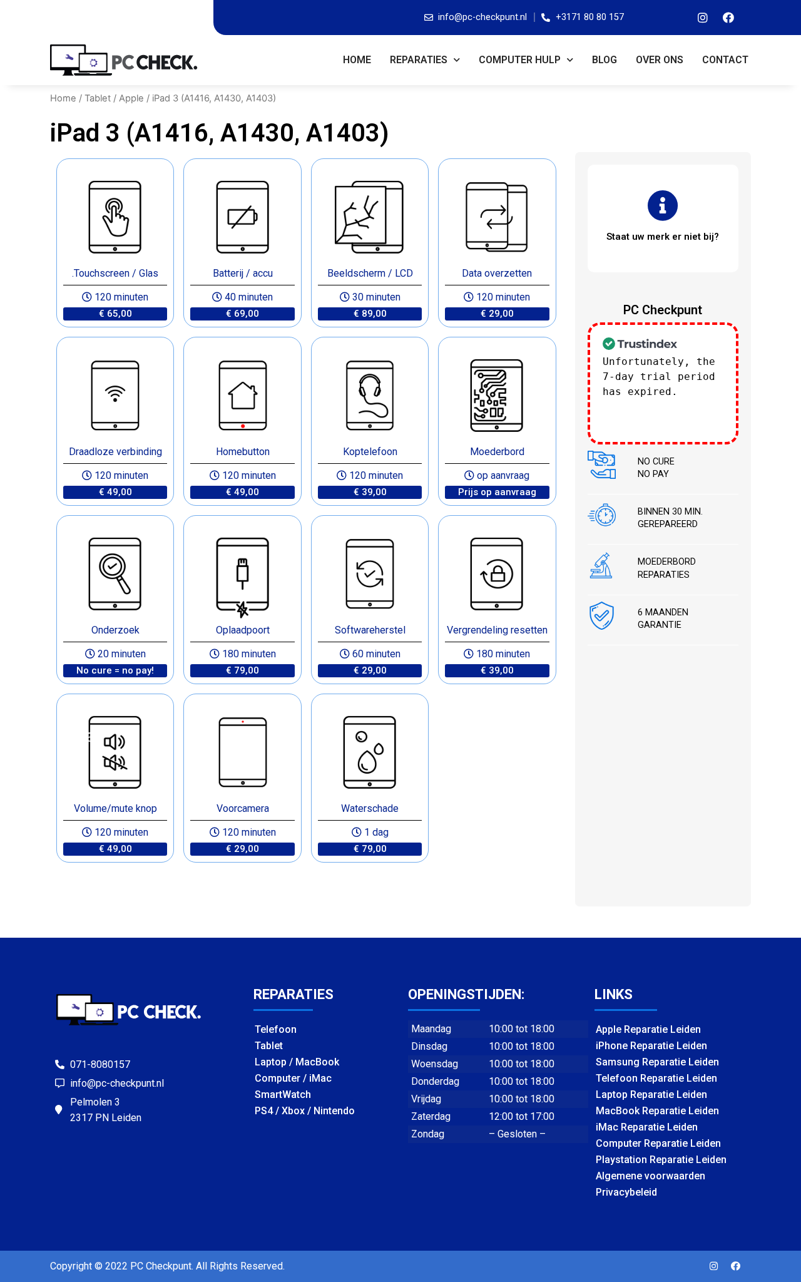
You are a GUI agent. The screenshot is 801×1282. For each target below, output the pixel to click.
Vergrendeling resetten (497, 630)
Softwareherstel (370, 630)
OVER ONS (659, 60)
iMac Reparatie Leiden (647, 1127)
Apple (131, 98)
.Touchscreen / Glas (115, 273)
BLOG (604, 60)
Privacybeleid (626, 1192)
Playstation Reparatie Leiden (661, 1160)
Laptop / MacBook (297, 1062)
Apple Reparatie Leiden (648, 1029)
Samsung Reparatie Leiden (657, 1062)
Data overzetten (497, 273)
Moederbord (497, 452)
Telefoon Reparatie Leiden (656, 1078)
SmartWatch (283, 1094)
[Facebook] (728, 17)
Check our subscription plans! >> (659, 407)
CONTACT (725, 60)
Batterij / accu (243, 273)
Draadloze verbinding (115, 452)
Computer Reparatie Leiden (658, 1143)
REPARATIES (418, 60)
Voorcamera (243, 808)
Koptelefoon (370, 452)
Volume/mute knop (115, 808)
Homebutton (243, 452)
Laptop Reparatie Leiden (651, 1094)
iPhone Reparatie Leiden (651, 1046)
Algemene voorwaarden (650, 1176)
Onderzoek (115, 630)
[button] (115, 313)
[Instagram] (702, 17)
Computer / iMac (293, 1078)
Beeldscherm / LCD (370, 273)
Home (357, 60)
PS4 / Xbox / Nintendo (305, 1111)
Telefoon (276, 1029)
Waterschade (370, 808)
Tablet (97, 98)
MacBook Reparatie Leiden (657, 1111)
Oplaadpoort (243, 630)
